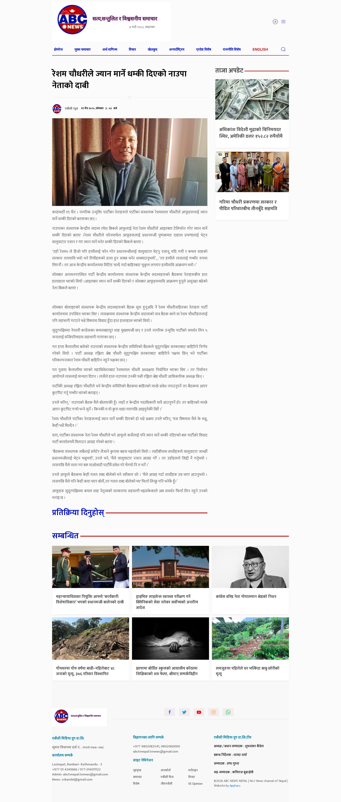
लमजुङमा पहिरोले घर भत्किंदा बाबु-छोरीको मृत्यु (247, 671)
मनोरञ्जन (193, 770)
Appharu (235, 785)
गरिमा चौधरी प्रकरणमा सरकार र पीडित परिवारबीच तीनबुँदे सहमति (248, 205)
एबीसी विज (167, 777)
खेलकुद (152, 49)
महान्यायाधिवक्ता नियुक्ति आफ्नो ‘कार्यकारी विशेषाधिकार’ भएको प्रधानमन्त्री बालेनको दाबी (90, 599)
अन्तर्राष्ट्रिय (176, 49)
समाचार (137, 777)
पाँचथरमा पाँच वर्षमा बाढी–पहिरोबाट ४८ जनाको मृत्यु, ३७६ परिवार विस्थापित (85, 671)
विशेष (136, 783)
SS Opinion (195, 783)
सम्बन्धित (65, 535)
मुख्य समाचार (83, 49)
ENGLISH (260, 49)
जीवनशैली (166, 783)
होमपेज (58, 49)
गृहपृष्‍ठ (137, 770)
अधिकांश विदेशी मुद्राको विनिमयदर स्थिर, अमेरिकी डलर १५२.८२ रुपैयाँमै (251, 133)
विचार (132, 49)
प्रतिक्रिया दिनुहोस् (78, 512)
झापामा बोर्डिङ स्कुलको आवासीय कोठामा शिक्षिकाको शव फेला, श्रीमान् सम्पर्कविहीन (167, 671)
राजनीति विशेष (232, 49)
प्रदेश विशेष (203, 49)
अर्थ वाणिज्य (109, 49)
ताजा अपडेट (229, 70)
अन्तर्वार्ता (166, 770)
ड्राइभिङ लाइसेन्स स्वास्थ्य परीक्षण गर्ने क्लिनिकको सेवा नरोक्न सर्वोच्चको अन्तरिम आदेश (167, 602)
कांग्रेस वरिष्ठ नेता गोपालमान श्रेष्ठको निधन (246, 596)
